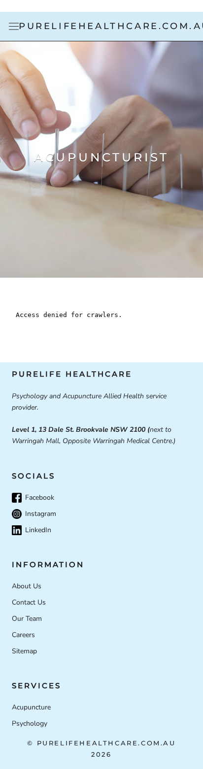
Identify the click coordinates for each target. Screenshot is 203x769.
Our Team (27, 618)
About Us (26, 586)
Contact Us (29, 602)
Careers (23, 635)
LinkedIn (38, 530)
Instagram (40, 513)
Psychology (29, 723)
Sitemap (24, 651)
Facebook (39, 497)
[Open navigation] (14, 26)
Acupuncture (31, 707)
